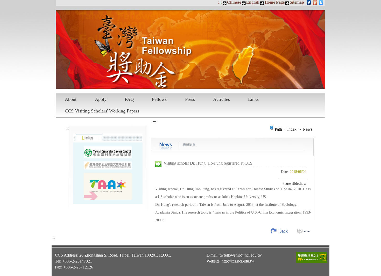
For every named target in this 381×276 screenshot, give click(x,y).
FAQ (129, 99)
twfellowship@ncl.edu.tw (241, 255)
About (70, 99)
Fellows (159, 99)
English (252, 2)
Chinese (234, 2)
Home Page (275, 2)
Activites (221, 99)
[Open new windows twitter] (321, 2)
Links (253, 99)
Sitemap (297, 2)
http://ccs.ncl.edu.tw (238, 261)
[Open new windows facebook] (309, 2)
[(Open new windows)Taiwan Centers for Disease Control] (108, 152)
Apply (101, 99)
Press (190, 99)
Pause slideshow (294, 184)
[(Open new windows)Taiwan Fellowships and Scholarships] (108, 165)
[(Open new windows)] (108, 186)
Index (292, 129)
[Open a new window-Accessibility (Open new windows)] (311, 262)
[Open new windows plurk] (315, 2)
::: (220, 2)
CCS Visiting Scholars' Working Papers (102, 111)
